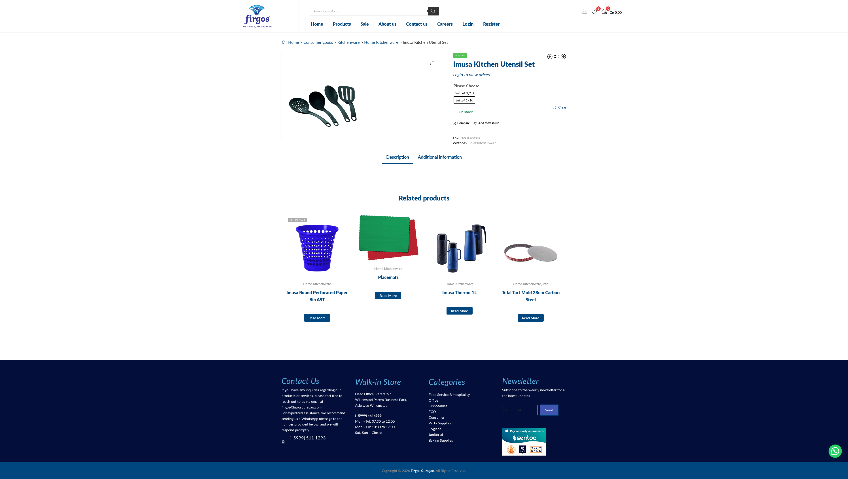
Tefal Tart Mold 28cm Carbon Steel (531, 296)
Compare (463, 123)
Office (433, 400)
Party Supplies (440, 423)
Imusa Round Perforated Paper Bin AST (317, 296)
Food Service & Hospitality (449, 394)
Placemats (388, 277)
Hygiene (435, 428)
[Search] (433, 11)
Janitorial (436, 434)
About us (387, 24)
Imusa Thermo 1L (459, 292)
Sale (365, 24)
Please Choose (466, 85)
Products (342, 24)
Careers (445, 24)
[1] (594, 11)
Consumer (437, 417)
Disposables (438, 405)
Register (491, 24)
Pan (545, 284)
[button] (432, 63)
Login (467, 24)
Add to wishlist (488, 123)
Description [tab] (397, 157)
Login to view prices (471, 74)
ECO (432, 411)
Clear (562, 107)
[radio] (464, 100)
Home (317, 24)
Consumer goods (318, 42)
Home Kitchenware (381, 42)
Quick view (327, 247)
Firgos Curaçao (422, 470)
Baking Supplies (441, 440)
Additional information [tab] (440, 157)
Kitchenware (348, 42)
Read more (317, 317)
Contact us (417, 24)
